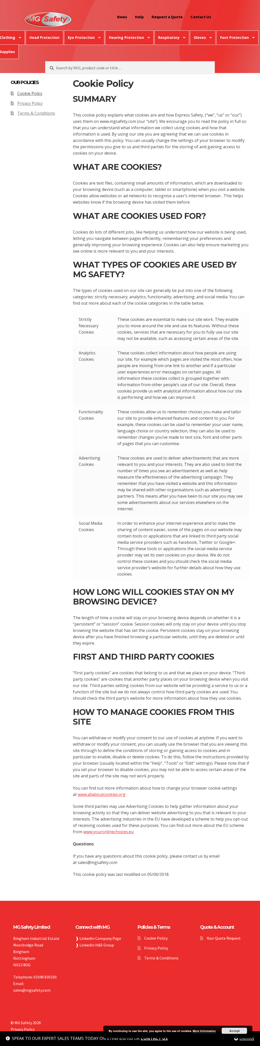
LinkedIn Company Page (100, 938)
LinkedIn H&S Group (96, 944)
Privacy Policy (30, 103)
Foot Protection (234, 37)
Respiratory (169, 37)
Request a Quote (167, 16)
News (122, 16)
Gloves (200, 37)
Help (139, 16)
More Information (204, 1031)
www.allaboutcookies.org (101, 794)
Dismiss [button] (246, 1038)
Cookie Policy (29, 93)
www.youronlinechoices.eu (108, 832)
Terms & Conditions (36, 113)
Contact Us (200, 16)
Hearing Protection (126, 37)
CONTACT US (154, 1038)
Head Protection (44, 37)
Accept (234, 1030)
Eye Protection (81, 37)
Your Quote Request (224, 938)
